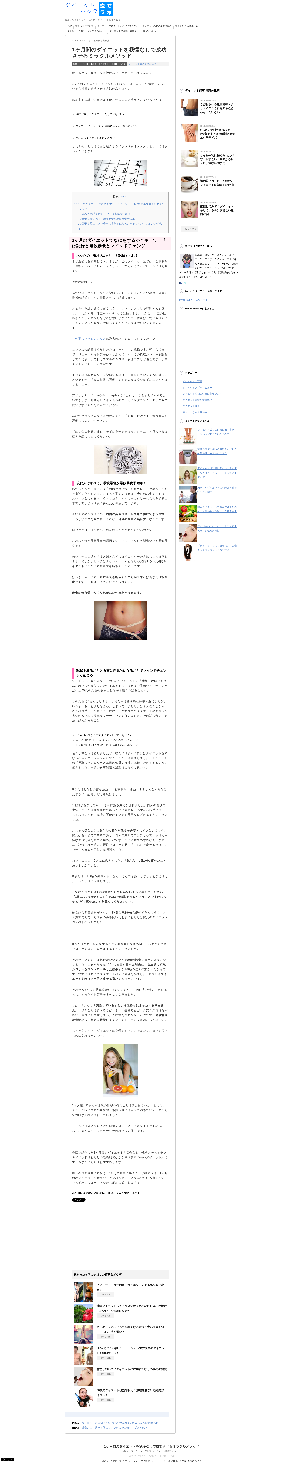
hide (124, 196)
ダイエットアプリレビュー (197, 387)
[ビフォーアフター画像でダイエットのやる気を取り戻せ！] (83, 1300)
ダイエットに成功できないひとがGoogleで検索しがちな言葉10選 (120, 1422)
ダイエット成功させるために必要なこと (117, 26)
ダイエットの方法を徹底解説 (157, 26)
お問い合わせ (149, 31)
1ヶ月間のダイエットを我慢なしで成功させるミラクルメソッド (151, 1446)
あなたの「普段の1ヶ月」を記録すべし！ (104, 213)
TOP (69, 26)
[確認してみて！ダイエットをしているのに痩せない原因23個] (189, 216)
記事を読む (105, 1294)
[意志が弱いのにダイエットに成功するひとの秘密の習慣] (83, 1384)
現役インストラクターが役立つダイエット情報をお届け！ (151, 1451)
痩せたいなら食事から (186, 26)
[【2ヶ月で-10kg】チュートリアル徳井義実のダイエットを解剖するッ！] (83, 1363)
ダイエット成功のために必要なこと (202, 393)
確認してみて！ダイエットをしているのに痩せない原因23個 (217, 210)
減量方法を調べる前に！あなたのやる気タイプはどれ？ (114, 1427)
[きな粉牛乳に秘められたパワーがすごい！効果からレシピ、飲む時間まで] (189, 165)
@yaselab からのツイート (193, 299)
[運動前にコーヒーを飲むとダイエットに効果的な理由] (189, 191)
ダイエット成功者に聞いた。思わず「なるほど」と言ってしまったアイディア (217, 473)
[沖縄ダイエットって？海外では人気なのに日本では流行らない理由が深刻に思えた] (83, 1321)
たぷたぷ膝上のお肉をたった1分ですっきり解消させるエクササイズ (217, 133)
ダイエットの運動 (192, 381)
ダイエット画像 (191, 406)
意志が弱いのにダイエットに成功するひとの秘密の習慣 (132, 1369)
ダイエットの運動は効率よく (124, 31)
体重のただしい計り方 (90, 338)
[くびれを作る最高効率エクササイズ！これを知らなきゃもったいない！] (189, 114)
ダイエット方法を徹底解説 (142, 64)
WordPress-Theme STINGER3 (151, 1456)
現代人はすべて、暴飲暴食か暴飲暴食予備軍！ (107, 218)
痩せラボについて (84, 26)
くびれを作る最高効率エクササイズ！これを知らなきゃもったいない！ (217, 108)
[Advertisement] (101, 1242)
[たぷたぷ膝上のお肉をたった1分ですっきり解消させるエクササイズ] (189, 140)
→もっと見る (189, 229)
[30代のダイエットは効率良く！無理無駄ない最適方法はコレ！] (83, 1405)
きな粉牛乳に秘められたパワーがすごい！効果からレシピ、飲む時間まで (217, 159)
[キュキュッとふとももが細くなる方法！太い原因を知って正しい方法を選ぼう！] (83, 1342)
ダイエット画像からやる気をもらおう (86, 31)
